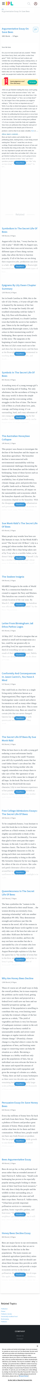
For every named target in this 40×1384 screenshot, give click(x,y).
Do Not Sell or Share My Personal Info (20, 1380)
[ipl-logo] (9, 5)
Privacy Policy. (23, 1376)
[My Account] (36, 4)
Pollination (4, 1309)
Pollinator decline (6, 1314)
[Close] (37, 1346)
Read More (20, 266)
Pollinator (4, 1322)
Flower (3, 1311)
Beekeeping (5, 1319)
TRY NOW (32, 82)
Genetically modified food (9, 1316)
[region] (20, 1363)
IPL (3, 9)
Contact (20, 1339)
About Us (20, 1336)
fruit (32, 131)
